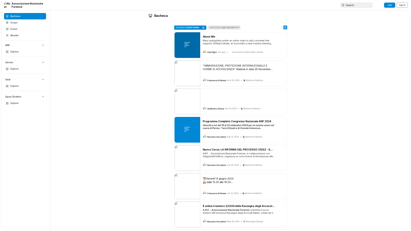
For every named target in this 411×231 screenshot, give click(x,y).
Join (390, 5)
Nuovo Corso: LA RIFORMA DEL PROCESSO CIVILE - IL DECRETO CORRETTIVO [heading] (237, 149)
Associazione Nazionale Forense (247, 52)
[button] (26, 5)
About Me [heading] (209, 36)
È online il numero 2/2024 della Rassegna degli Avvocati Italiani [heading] (238, 206)
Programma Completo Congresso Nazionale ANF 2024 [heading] (237, 121)
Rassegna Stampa (254, 221)
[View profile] (205, 52)
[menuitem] (25, 48)
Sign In (402, 5)
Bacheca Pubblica (254, 80)
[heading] (212, 52)
